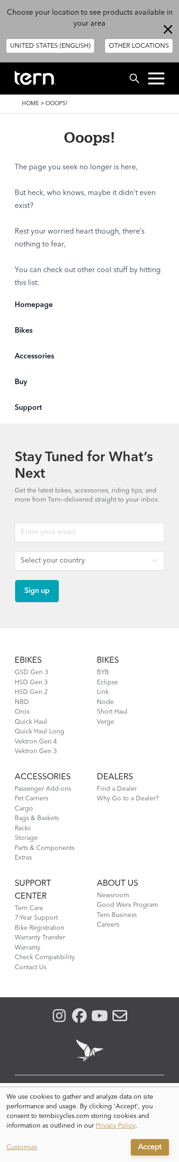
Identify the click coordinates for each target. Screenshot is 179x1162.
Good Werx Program (127, 905)
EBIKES (28, 660)
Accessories (34, 356)
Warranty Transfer (40, 937)
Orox (22, 712)
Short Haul (112, 712)
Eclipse (107, 682)
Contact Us (30, 967)
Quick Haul (31, 722)
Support (28, 408)
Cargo (24, 808)
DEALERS (115, 777)
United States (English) (50, 46)
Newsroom (113, 895)
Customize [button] (21, 1147)
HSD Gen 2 (31, 692)
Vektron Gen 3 (36, 751)
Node (105, 702)
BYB (103, 672)
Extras (23, 858)
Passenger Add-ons (43, 789)
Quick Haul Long (39, 731)
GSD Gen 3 (31, 672)
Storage (26, 838)
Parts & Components (44, 848)
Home (30, 103)
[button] (156, 78)
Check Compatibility (45, 957)
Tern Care (29, 908)
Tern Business (117, 915)
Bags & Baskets (37, 818)
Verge (105, 722)
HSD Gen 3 (31, 682)
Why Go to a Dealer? (128, 798)
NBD (22, 702)
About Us (117, 883)
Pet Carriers (31, 798)
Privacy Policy (115, 1126)
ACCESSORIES (43, 777)
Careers (108, 925)
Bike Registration (39, 928)
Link (103, 692)
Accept (150, 1147)
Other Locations (139, 46)
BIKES (108, 660)
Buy (21, 382)
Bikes (24, 331)
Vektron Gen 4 (36, 741)
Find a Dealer (117, 789)
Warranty (27, 947)
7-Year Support (36, 918)
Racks (23, 828)
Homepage (34, 305)
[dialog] (89, 1125)
